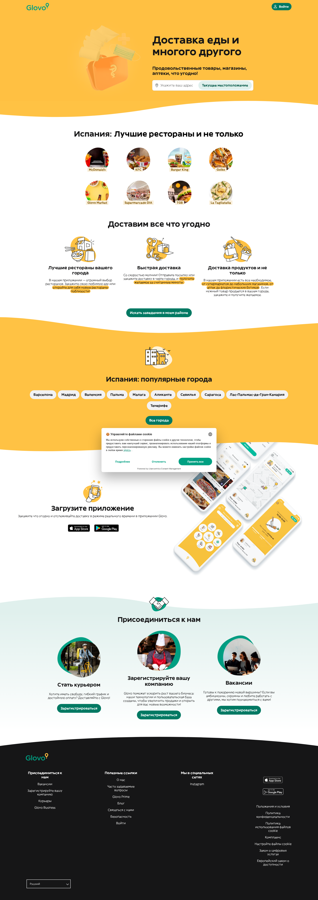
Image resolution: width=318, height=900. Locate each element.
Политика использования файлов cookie (273, 826)
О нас (121, 780)
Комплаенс (273, 837)
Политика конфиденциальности (273, 814)
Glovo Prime (121, 796)
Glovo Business (44, 807)
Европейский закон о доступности (273, 862)
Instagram (197, 784)
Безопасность (121, 816)
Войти (121, 823)
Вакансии (45, 784)
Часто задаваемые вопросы (121, 788)
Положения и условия (273, 806)
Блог (121, 803)
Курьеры (45, 801)
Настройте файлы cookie (273, 844)
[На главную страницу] (37, 6)
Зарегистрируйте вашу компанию (45, 792)
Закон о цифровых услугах (273, 852)
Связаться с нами (121, 810)
